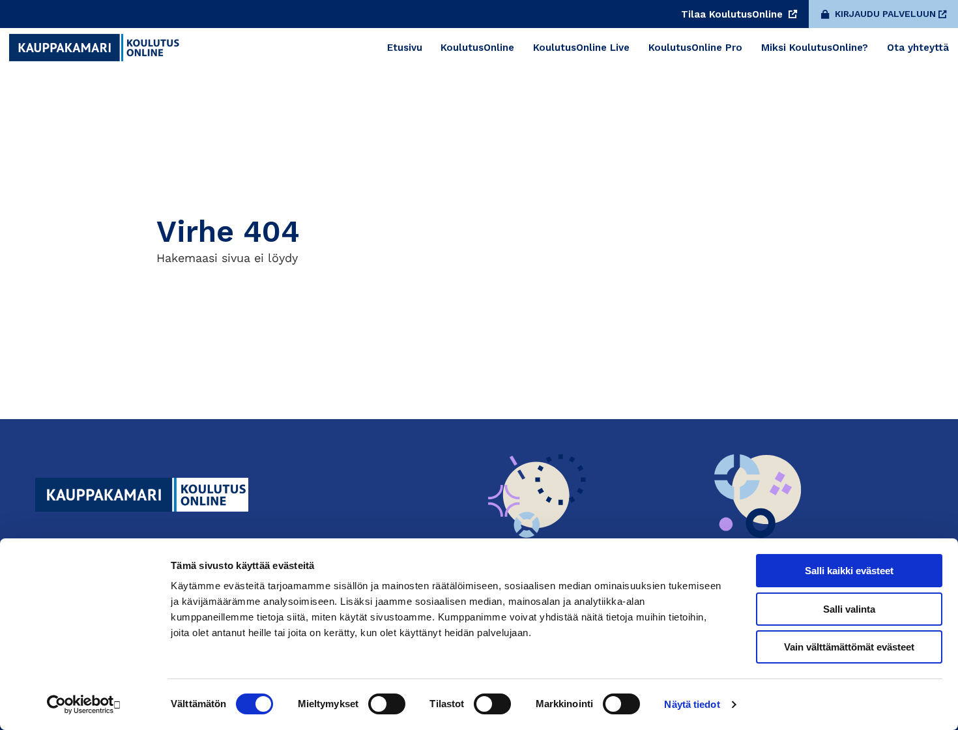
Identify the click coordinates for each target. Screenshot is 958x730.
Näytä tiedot (691, 704)
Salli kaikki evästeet (849, 570)
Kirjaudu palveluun (885, 13)
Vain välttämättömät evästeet (849, 646)
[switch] (386, 704)
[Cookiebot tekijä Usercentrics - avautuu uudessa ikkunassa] (84, 704)
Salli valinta (849, 609)
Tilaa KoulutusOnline (733, 14)
